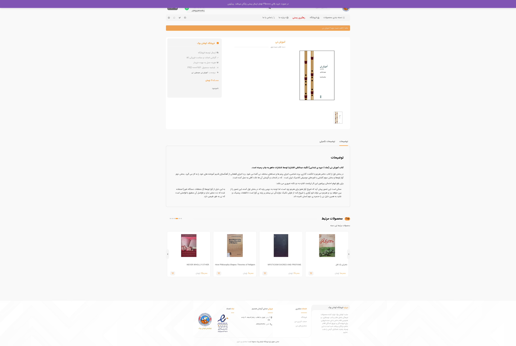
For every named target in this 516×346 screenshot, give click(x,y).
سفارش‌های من (301, 325)
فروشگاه (313, 18)
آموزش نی (204, 72)
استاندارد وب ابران (242, 342)
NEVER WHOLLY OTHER (244, 264)
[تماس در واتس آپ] (187, 9)
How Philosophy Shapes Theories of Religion (281, 264)
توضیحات (343, 141)
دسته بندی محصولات (332, 18)
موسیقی (197, 72)
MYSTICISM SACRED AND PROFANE (330, 264)
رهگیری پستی (299, 18)
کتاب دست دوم (337, 28)
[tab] (343, 143)
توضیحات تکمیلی (327, 141)
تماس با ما (267, 18)
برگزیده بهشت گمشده (201, 264)
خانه (346, 28)
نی (192, 72)
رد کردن (230, 4)
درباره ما (282, 18)
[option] (338, 117)
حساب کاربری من (300, 321)
